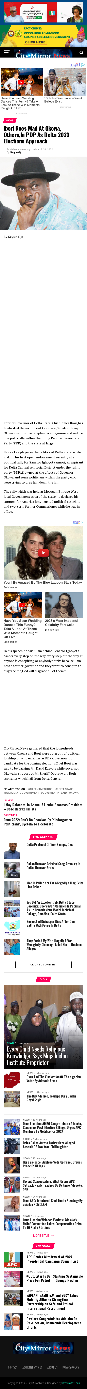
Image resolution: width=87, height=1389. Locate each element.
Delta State (65, 789)
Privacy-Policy (71, 1367)
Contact (13, 1367)
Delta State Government (22, 793)
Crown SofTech (71, 1383)
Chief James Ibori (41, 789)
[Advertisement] (43, 286)
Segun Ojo (16, 152)
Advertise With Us (32, 1367)
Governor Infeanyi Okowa (61, 793)
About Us (52, 1367)
